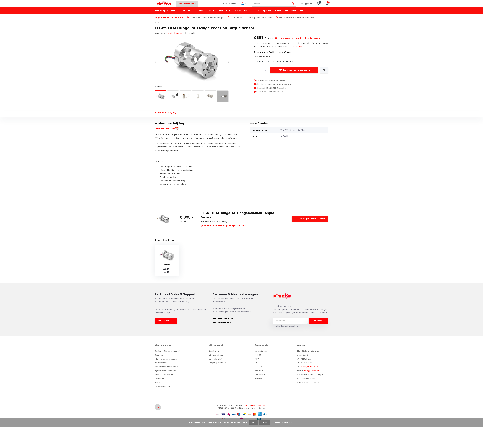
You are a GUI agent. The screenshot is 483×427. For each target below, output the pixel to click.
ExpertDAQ (267, 10)
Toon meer (298, 46)
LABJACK (200, 10)
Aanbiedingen (161, 10)
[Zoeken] (293, 4)
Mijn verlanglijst (215, 359)
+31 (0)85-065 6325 (223, 318)
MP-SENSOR (290, 10)
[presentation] (155, 62)
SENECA (256, 10)
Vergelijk (191, 33)
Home (157, 22)
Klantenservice (229, 3)
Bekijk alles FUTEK (175, 33)
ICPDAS (278, 10)
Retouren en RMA (162, 386)
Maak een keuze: (262, 57)
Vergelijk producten (217, 363)
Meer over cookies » (283, 422)
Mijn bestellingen (216, 355)
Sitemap (158, 382)
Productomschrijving (165, 112)
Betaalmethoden (162, 363)
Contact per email (166, 321)
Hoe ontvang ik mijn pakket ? (167, 366)
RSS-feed (262, 405)
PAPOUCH (211, 10)
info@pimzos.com (222, 322)
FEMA (182, 10)
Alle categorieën (186, 3)
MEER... (302, 10)
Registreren (214, 351)
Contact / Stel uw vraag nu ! (167, 351)
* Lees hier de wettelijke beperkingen (286, 326)
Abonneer (318, 321)
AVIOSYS (237, 10)
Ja (253, 422)
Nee (265, 422)
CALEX (247, 10)
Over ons (159, 355)
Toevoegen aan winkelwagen (296, 70)
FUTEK (191, 10)
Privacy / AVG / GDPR (164, 374)
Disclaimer (159, 378)
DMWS (246, 405)
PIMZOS (174, 10)
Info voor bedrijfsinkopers (166, 359)
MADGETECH (225, 10)
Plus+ (253, 405)
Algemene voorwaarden (165, 370)
